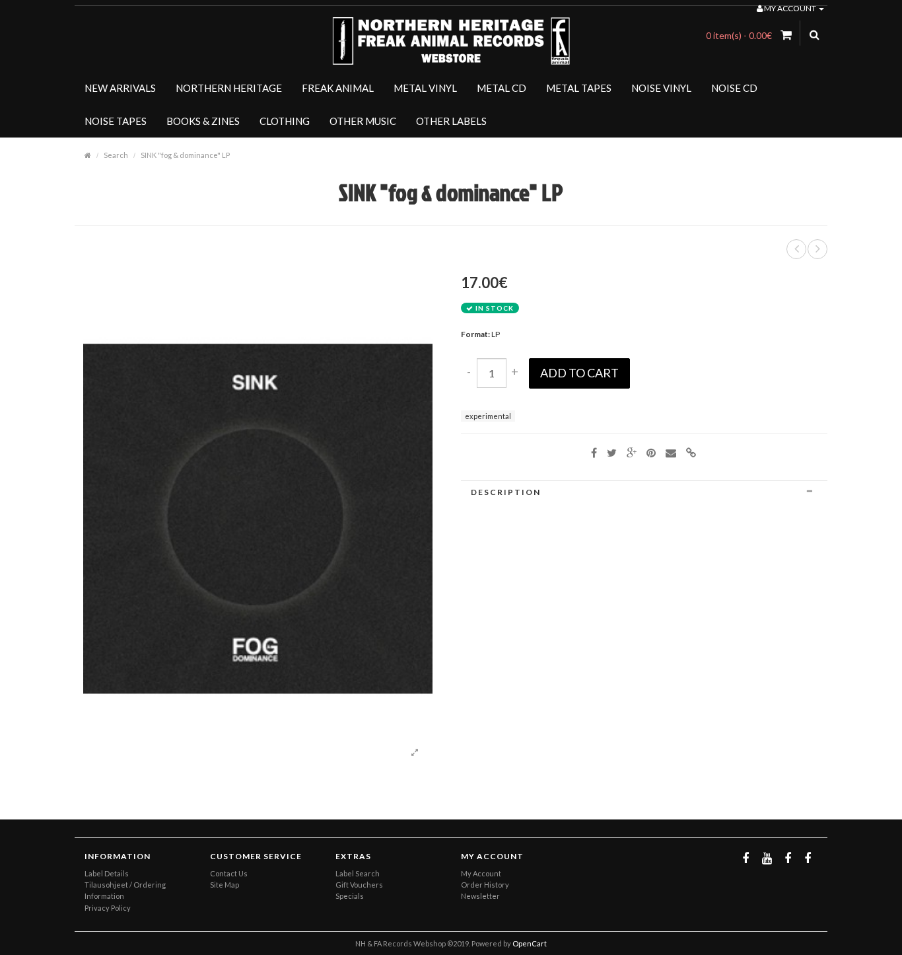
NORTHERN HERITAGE (229, 88)
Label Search (357, 873)
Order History (485, 884)
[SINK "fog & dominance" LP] (414, 753)
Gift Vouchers (359, 884)
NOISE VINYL (661, 88)
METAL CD (501, 88)
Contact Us (229, 873)
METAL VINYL (425, 88)
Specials (349, 896)
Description (506, 492)
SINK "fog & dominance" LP (185, 155)
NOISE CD (734, 88)
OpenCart (529, 943)
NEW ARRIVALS (120, 88)
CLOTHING (285, 121)
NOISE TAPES (116, 121)
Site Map (224, 884)
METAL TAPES (578, 88)
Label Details (107, 873)
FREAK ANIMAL (338, 88)
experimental (488, 416)
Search (116, 155)
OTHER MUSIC (363, 121)
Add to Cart (579, 372)
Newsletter (480, 896)
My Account (481, 873)
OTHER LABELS (451, 121)
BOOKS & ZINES (203, 121)
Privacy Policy (108, 907)
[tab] (644, 492)
